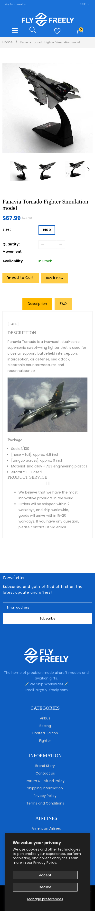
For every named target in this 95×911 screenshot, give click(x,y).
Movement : (12, 251)
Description (37, 303)
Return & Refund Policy (45, 780)
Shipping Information (45, 788)
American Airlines (46, 828)
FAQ (63, 303)
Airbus (45, 718)
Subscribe (47, 618)
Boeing (45, 725)
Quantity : (11, 244)
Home (7, 42)
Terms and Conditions (45, 803)
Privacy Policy (45, 795)
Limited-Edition (45, 733)
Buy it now (54, 277)
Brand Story (45, 765)
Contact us (45, 773)
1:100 (47, 229)
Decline (45, 887)
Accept (45, 875)
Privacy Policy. (45, 862)
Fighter (45, 740)
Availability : (13, 261)
